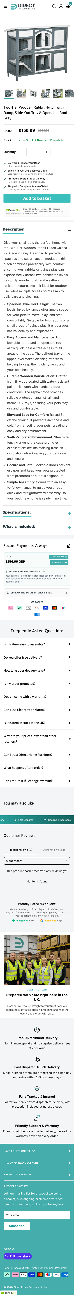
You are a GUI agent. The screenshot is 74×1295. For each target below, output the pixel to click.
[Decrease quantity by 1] (22, 152)
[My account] (61, 6)
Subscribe (16, 1226)
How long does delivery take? (24, 670)
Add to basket (37, 198)
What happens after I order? (23, 768)
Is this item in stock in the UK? (24, 723)
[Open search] (54, 6)
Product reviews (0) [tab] (20, 849)
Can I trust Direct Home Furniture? (28, 755)
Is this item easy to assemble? (24, 644)
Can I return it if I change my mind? (28, 781)
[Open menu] (5, 6)
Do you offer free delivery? (23, 657)
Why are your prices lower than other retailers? (30, 739)
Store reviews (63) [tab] (54, 849)
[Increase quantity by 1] (46, 152)
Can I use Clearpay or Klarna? (24, 710)
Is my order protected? (20, 683)
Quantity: (10, 152)
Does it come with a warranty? (25, 696)
